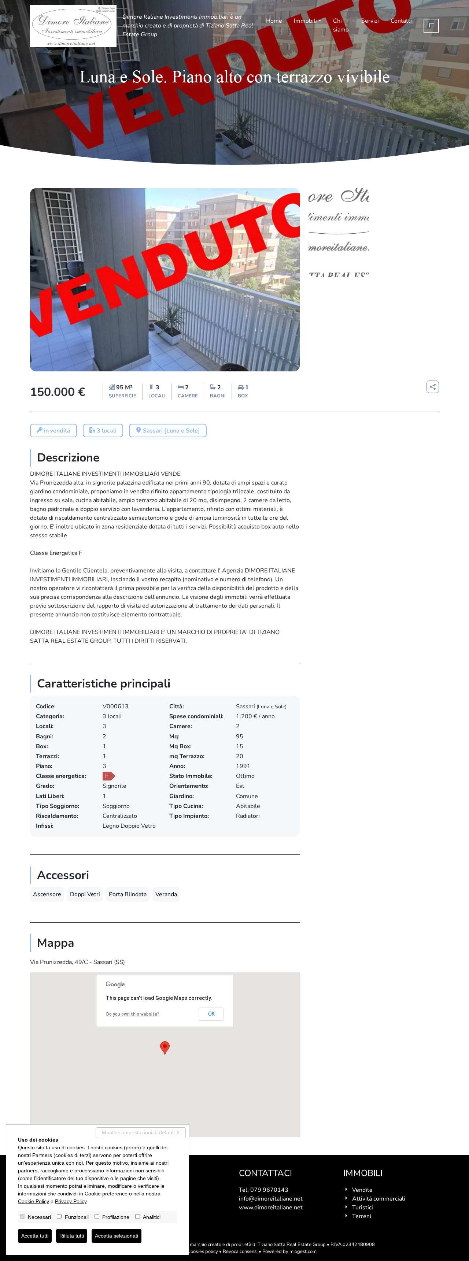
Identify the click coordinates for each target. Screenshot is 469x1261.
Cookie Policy (33, 1201)
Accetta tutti (34, 1236)
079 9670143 (269, 1190)
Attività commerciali (378, 1199)
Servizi (370, 21)
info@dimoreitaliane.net (271, 1199)
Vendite (362, 1190)
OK (211, 1014)
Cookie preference (106, 1194)
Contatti (401, 21)
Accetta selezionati (116, 1236)
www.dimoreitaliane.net (271, 1207)
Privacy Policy (70, 1201)
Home (274, 21)
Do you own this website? (132, 1014)
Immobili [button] (305, 21)
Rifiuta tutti (71, 1236)
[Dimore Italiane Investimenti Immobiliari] (73, 26)
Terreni (361, 1216)
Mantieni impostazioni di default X (141, 1132)
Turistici (362, 1207)
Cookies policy (202, 1251)
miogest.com (303, 1251)
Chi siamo (341, 25)
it (431, 26)
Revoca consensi (240, 1251)
